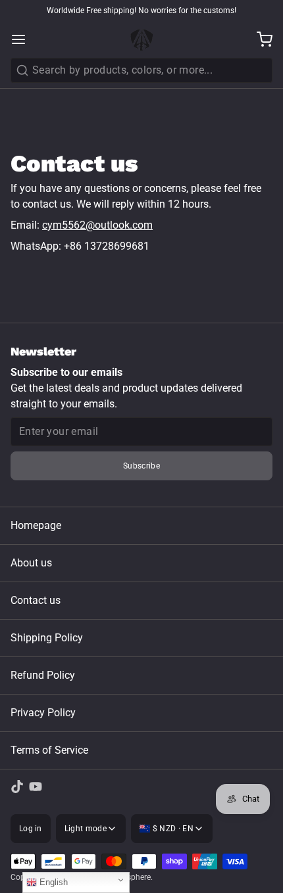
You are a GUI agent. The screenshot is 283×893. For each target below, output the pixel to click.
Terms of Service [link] (49, 750)
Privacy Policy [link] (43, 712)
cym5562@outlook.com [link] (97, 225)
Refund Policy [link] (43, 675)
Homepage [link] (36, 525)
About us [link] (31, 563)
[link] (17, 786)
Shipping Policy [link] (47, 637)
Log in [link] (30, 828)
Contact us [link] (36, 600)
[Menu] (24, 39)
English (52, 882)
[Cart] (259, 39)
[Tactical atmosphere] (141, 40)
